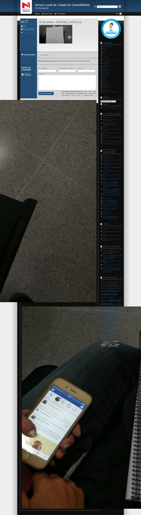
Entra (110, 344)
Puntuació (112, 327)
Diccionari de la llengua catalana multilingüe (110, 124)
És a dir (105, 127)
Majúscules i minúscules (110, 133)
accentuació (112, 283)
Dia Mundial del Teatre (106, 309)
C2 (103, 55)
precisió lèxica (116, 318)
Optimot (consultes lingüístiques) (112, 137)
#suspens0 (116, 281)
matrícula (111, 314)
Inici (38, 14)
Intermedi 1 (106, 70)
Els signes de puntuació (110, 200)
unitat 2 (108, 336)
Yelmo (107, 338)
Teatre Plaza (104, 334)
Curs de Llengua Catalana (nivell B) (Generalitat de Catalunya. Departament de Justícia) (111, 185)
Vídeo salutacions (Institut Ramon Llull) (110, 239)
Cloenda (105, 57)
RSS (117, 14)
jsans (24, 25)
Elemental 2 (106, 63)
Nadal (104, 76)
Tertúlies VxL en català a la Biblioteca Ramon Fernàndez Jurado (111, 252)
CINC (103, 291)
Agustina (105, 261)
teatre (116, 332)
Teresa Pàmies (113, 334)
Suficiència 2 (106, 87)
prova (106, 327)
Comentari (41, 73)
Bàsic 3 (105, 53)
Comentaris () (112, 346)
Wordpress (104, 344)
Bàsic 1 (105, 48)
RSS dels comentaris (28, 74)
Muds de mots (107, 212)
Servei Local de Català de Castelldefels (62, 5)
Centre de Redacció (109, 158)
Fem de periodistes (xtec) (110, 108)
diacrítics (115, 304)
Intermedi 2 (106, 72)
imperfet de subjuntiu (116, 310)
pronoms (105, 325)
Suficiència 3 (106, 89)
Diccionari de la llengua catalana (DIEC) (110, 120)
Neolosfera (106, 135)
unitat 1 (103, 336)
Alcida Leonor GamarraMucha (112, 268)
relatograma (107, 329)
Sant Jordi (106, 83)
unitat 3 (113, 336)
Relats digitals (61, 14)
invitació (103, 312)
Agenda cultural (107, 46)
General (105, 68)
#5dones (103, 281)
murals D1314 (48, 14)
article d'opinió (106, 286)
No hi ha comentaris (28, 29)
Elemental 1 (106, 61)
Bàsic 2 (105, 51)
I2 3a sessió (46, 22)
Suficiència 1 (106, 85)
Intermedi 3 (106, 74)
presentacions (106, 320)
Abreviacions (106, 117)
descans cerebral (111, 302)
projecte (111, 322)
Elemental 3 (106, 66)
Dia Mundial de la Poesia (110, 59)
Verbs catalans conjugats (110, 143)
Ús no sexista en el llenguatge (112, 141)
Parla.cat (105, 214)
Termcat (105, 139)
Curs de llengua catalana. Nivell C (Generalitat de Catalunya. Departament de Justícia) (112, 190)
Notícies (105, 81)
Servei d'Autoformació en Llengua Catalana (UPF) (110, 217)
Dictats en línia (107, 198)
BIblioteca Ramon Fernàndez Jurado (111, 287)
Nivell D (105, 78)
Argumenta (106, 156)
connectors (105, 297)
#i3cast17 (109, 281)
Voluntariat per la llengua (110, 91)
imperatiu (107, 311)
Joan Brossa (111, 312)
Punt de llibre (108, 266)
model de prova (113, 316)
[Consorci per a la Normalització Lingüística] (26, 7)
